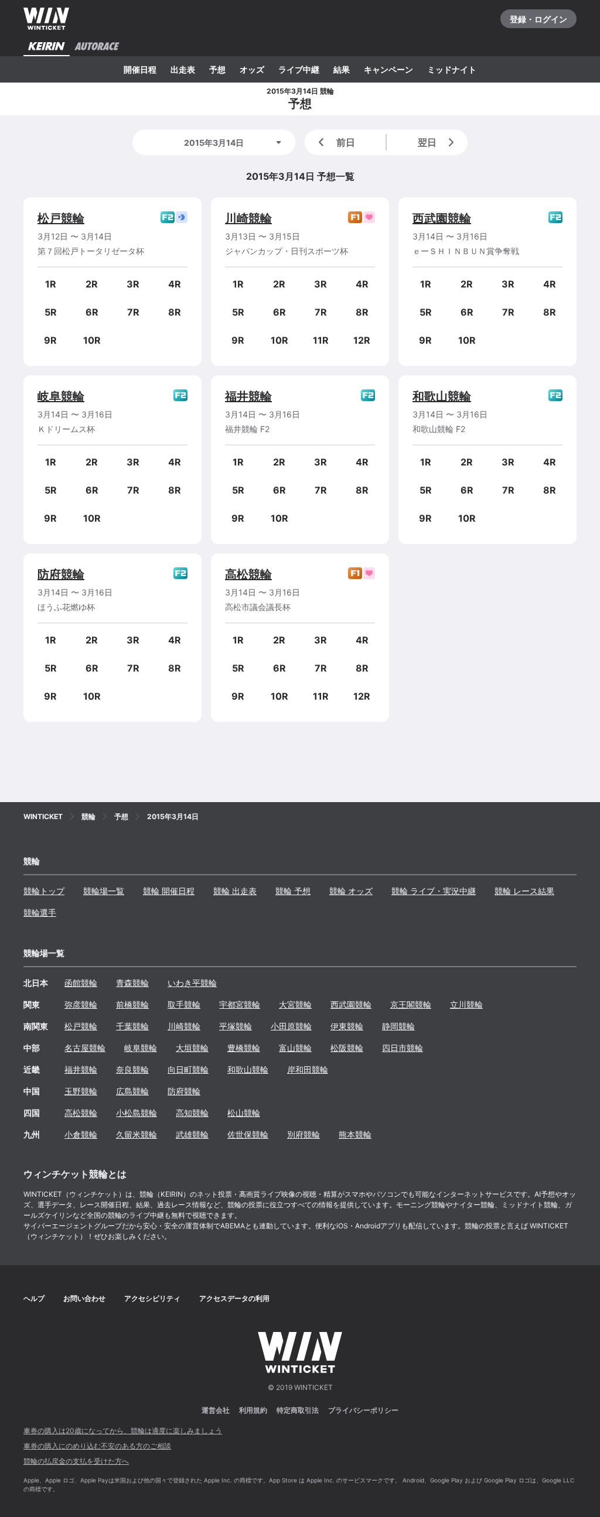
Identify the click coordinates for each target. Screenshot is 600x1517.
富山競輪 (295, 1048)
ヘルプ (34, 1298)
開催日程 (140, 69)
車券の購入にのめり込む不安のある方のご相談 (97, 1445)
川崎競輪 (248, 218)
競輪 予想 (293, 891)
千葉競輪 (132, 1026)
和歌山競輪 (441, 396)
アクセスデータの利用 (234, 1298)
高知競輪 (192, 1113)
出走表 (183, 69)
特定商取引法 (298, 1410)
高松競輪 (248, 574)
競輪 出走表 (235, 891)
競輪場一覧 (103, 891)
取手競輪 (184, 1004)
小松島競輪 (136, 1113)
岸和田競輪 (307, 1069)
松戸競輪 (61, 218)
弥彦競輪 (80, 1004)
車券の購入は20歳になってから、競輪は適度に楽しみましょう (122, 1430)
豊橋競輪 (243, 1048)
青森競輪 (132, 983)
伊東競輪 (346, 1026)
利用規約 (253, 1410)
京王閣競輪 (410, 1004)
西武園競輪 (441, 218)
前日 (345, 142)
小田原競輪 (291, 1026)
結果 (341, 69)
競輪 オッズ (351, 891)
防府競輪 (61, 574)
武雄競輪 (192, 1134)
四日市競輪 (402, 1048)
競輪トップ (43, 891)
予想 (217, 69)
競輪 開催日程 (169, 891)
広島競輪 (132, 1091)
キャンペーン (388, 69)
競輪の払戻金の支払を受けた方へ (76, 1461)
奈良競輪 (132, 1069)
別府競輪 (303, 1134)
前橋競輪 (132, 1004)
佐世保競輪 (247, 1134)
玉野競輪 (80, 1091)
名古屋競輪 (84, 1048)
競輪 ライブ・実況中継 (433, 891)
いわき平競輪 (192, 983)
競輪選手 (39, 912)
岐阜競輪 (61, 396)
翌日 (427, 142)
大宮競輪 (295, 1004)
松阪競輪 (346, 1048)
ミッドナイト (451, 69)
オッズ (252, 69)
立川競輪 (466, 1004)
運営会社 (216, 1410)
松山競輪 (243, 1113)
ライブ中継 (298, 69)
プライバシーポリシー (363, 1410)
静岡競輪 (398, 1026)
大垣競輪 (192, 1048)
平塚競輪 (235, 1026)
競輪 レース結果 (524, 891)
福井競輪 (248, 396)
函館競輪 (80, 983)
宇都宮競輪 (239, 1004)
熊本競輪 (355, 1134)
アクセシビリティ (152, 1298)
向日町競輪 (188, 1069)
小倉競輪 (80, 1134)
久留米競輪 (136, 1134)
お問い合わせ (84, 1298)
